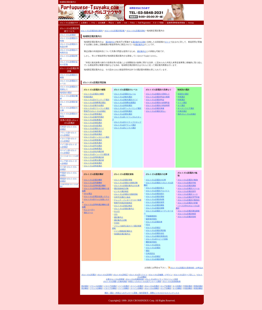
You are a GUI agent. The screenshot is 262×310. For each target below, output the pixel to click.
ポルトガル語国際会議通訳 (125, 102)
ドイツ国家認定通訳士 (123, 231)
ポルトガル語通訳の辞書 (188, 203)
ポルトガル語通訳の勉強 (188, 180)
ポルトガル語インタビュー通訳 (96, 137)
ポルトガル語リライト (138, 275)
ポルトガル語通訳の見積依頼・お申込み (186, 268)
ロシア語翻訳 (165, 288)
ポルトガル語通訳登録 (155, 196)
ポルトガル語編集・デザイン (160, 275)
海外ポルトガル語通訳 (187, 114)
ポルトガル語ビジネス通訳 (125, 128)
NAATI (117, 211)
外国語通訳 (88, 97)
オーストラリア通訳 (186, 108)
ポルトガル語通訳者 (154, 222)
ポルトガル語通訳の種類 (94, 94)
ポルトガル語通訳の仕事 (156, 180)
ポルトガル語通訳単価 (155, 108)
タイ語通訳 (177, 286)
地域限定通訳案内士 (122, 234)
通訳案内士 (110, 42)
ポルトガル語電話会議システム (96, 196)
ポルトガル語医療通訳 (93, 120)
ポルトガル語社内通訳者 (94, 151)
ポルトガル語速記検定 (123, 206)
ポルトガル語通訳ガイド (94, 128)
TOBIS (116, 223)
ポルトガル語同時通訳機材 (95, 186)
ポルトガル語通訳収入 (155, 188)
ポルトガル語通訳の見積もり (158, 94)
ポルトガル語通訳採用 (155, 202)
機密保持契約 (151, 242)
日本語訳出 (150, 253)
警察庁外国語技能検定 (123, 203)
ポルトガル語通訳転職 (155, 199)
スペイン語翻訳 (136, 288)
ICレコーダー (89, 210)
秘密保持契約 (151, 219)
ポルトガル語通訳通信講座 (189, 211)
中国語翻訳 (187, 288)
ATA (116, 214)
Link (125, 23)
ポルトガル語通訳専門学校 (189, 197)
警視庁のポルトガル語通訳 (95, 111)
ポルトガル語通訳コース (188, 194)
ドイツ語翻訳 (123, 288)
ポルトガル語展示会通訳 (94, 105)
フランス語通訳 (96, 286)
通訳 (147, 251)
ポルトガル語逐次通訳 (123, 114)
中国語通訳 (187, 286)
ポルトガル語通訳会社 (155, 233)
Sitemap (191, 23)
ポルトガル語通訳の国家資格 (126, 194)
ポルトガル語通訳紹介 (155, 194)
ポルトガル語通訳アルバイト (158, 191)
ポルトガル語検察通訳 (93, 149)
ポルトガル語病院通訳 (93, 123)
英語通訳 (85, 286)
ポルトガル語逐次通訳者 (94, 160)
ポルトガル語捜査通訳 (93, 140)
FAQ (93, 23)
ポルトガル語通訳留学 (187, 191)
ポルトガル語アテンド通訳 (125, 125)
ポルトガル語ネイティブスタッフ (127, 122)
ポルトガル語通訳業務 (155, 259)
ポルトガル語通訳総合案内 (92, 31)
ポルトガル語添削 (104, 275)
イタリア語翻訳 (110, 288)
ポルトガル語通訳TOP (69, 23)
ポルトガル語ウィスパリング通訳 (127, 108)
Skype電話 (88, 194)
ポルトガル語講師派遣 (135, 279)
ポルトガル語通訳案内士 (124, 209)
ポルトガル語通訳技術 (187, 217)
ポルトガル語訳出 (153, 245)
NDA (148, 225)
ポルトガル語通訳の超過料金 (158, 102)
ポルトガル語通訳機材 (93, 180)
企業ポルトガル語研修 (115, 279)
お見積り (84, 23)
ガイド (167, 42)
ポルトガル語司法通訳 (93, 146)
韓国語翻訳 (198, 288)
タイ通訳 (181, 105)
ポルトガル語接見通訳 (93, 143)
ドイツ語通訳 (123, 286)
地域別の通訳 (183, 94)
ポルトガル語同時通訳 (123, 111)
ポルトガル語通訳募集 (155, 205)
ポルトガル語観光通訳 (123, 97)
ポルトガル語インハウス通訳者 (96, 154)
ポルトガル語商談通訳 (123, 105)
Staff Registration (144, 23)
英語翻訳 (85, 288)
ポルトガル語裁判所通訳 (94, 117)
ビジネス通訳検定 (121, 191)
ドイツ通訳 (182, 102)
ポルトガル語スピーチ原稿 (157, 239)
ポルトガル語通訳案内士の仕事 (126, 186)
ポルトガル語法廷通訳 (93, 126)
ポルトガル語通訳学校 (187, 183)
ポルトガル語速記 (153, 227)
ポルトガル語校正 (120, 275)
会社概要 (101, 23)
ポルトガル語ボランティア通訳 (96, 100)
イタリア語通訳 (110, 286)
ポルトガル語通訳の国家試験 (126, 183)
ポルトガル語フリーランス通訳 (96, 108)
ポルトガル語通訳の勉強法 (189, 200)
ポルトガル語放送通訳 (93, 163)
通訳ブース (88, 212)
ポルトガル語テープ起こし (185, 275)
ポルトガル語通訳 (153, 248)
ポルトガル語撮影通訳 (93, 131)
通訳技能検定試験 (121, 188)
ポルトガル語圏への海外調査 (115, 281)
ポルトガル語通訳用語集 (115, 31)
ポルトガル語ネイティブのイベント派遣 (161, 279)
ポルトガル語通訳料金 (155, 100)
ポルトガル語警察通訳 (93, 114)
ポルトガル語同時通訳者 (94, 157)
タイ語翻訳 (177, 288)
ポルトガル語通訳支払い (156, 111)
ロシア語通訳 (165, 286)
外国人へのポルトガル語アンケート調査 (144, 281)
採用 (119, 23)
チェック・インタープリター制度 (127, 200)
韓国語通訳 (198, 286)
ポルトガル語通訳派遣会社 (157, 236)
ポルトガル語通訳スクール (189, 188)
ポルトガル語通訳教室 (187, 214)
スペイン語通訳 (136, 286)
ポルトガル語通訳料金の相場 (158, 97)
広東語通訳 (182, 111)
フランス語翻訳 (96, 288)
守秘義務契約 (151, 216)
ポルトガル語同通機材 (93, 183)
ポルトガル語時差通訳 (93, 166)
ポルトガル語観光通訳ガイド (126, 100)
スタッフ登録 (158, 23)
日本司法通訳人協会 (122, 197)
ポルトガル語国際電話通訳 (95, 102)
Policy (132, 23)
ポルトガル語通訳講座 (187, 186)
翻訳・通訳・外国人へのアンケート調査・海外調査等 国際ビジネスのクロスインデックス (142, 293)
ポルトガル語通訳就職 (155, 208)
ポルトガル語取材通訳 (93, 134)
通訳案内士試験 (138, 42)
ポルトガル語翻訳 (151, 288)
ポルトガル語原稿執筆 (171, 281)
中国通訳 (181, 97)
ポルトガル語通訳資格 (136, 31)
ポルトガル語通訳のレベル (125, 94)
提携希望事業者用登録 (176, 23)
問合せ (111, 23)
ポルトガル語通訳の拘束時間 (158, 105)
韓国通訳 (181, 100)
